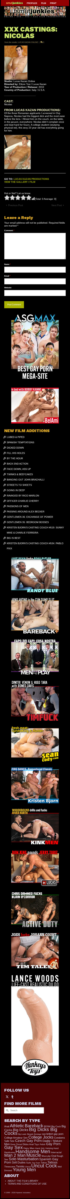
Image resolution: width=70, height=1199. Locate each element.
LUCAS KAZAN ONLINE (28, 42)
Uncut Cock (44, 1165)
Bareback (34, 1125)
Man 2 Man (15, 1155)
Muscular (46, 1156)
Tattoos (52, 1162)
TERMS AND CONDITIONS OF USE (27, 1183)
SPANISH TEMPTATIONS (20, 442)
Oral (53, 1156)
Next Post (56, 205)
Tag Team (36, 1163)
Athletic (17, 1125)
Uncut (28, 1167)
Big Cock (56, 1126)
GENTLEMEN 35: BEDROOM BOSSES (28, 522)
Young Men (24, 1169)
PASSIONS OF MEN (18, 506)
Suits (28, 1162)
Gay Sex (13, 1147)
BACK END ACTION (17, 463)
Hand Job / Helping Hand (47, 1148)
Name (7, 264)
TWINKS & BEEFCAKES (20, 474)
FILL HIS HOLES (16, 453)
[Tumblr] (12, 1096)
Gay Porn (53, 1144)
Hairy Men (28, 1148)
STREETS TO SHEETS (19, 485)
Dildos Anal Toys (31, 1144)
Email (7, 276)
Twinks (20, 1166)
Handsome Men (32, 1151)
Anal (6, 1126)
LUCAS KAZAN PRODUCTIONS (31, 179)
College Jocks (40, 1137)
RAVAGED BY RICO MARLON (23, 495)
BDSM (47, 1126)
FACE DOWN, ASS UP (19, 469)
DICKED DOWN (15, 447)
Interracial (56, 1152)
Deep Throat (16, 1144)
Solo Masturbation (24, 1159)
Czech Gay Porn (28, 1141)
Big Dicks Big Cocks (30, 1131)
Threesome (9, 1167)
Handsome (9, 1152)
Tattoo (44, 1162)
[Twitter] (7, 1096)
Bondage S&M (40, 1134)
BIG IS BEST (14, 538)
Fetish (42, 1144)
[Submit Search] (6, 1110)
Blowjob (30, 1134)
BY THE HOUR (15, 458)
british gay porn (54, 1134)
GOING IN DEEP (16, 490)
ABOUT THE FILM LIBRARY (23, 1180)
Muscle (33, 1155)
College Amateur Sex (16, 1137)
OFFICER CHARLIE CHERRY (23, 501)
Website (7, 288)
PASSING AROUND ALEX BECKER (25, 511)
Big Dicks (20, 1130)
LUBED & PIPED (15, 437)
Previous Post (15, 205)
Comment (9, 230)
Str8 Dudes (18, 1162)
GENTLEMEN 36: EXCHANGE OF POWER (30, 516)
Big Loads (22, 1134)
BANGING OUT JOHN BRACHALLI (25, 479)
